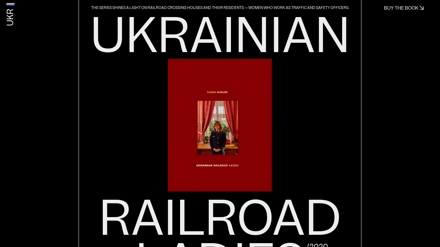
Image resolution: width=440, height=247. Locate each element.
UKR (10, 17)
